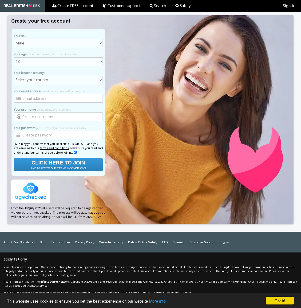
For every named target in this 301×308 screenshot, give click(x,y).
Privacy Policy (84, 242)
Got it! (279, 301)
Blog (43, 242)
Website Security (111, 242)
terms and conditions (54, 148)
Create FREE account (74, 5)
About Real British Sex (19, 242)
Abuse (146, 292)
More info (157, 301)
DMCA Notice (131, 292)
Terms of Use (60, 242)
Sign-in (289, 5)
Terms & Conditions (166, 292)
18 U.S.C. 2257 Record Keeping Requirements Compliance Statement (47, 292)
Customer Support (203, 242)
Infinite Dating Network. (55, 281)
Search (159, 5)
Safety (185, 5)
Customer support (123, 5)
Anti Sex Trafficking (107, 292)
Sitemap (179, 242)
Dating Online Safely (142, 242)
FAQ (165, 242)
